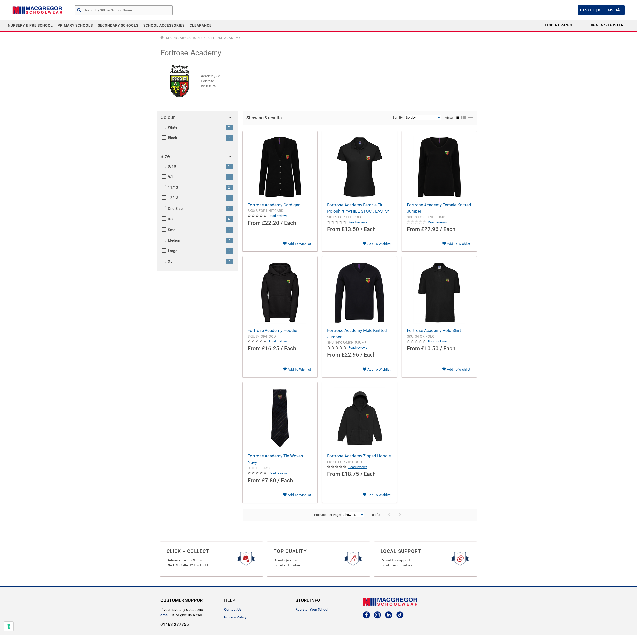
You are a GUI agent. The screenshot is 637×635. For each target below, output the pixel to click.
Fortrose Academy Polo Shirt (434, 330)
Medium (174, 240)
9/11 (172, 177)
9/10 (172, 166)
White (172, 127)
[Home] (162, 38)
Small (172, 230)
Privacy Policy (235, 617)
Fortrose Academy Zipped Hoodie (359, 455)
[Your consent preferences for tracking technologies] (8, 626)
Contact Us (232, 609)
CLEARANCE (201, 25)
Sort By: (398, 117)
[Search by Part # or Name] (79, 10)
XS (170, 219)
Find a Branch (559, 25)
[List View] (463, 118)
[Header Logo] (37, 10)
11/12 (173, 187)
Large (172, 251)
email (165, 615)
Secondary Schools (118, 25)
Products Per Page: (327, 515)
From (254, 223)
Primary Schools (75, 25)
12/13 (173, 198)
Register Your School (311, 609)
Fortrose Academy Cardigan (274, 204)
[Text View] (469, 118)
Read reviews (278, 216)
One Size (175, 208)
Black (172, 138)
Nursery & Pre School (30, 25)
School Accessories (164, 25)
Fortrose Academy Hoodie (272, 330)
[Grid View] (457, 118)
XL (170, 261)
